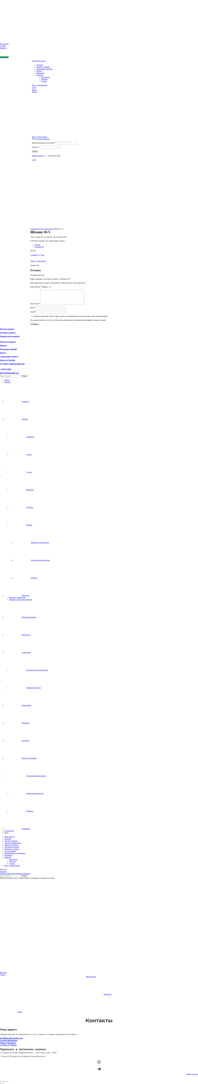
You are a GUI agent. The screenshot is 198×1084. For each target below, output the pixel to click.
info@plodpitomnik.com (9, 373)
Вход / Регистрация (12, 866)
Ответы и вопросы (8, 342)
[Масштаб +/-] (1, 1081)
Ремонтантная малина (35, 793)
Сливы (29, 472)
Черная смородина (33, 688)
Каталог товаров (7, 329)
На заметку (4, 44)
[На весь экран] (3, 1081)
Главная (33, 229)
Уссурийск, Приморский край (12, 364)
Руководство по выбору (10, 336)
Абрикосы (30, 437)
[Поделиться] (5, 1081)
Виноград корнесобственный (20, 600)
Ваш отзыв (35, 304)
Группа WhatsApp (8, 1040)
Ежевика (29, 811)
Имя (32, 308)
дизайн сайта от (192, 1074)
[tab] (101, 245)
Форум (3, 353)
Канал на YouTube (7, 360)
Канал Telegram (8, 1043)
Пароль (35, 147)
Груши (29, 454)
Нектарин (30, 490)
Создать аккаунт (43, 139)
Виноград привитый (17, 597)
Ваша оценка (36, 287)
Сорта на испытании (45, 229)
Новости (3, 48)
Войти (35, 151)
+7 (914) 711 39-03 (8, 1045)
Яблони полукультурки (40, 543)
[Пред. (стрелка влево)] (1, 1083)
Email (33, 312)
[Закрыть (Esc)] (8, 1081)
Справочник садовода (9, 356)
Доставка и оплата (7, 333)
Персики (29, 507)
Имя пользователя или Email (44, 143)
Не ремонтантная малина (36, 776)
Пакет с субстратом (38, 261)
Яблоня (29, 525)
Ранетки (34, 578)
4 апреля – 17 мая (37, 255)
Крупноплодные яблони (40, 560)
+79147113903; (6, 369)
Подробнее (4, 57)
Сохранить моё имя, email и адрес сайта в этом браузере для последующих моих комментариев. (70, 316)
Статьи (3, 46)
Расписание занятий (8, 349)
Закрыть (3, 871)
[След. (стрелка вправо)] (3, 1083)
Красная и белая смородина (37, 670)
